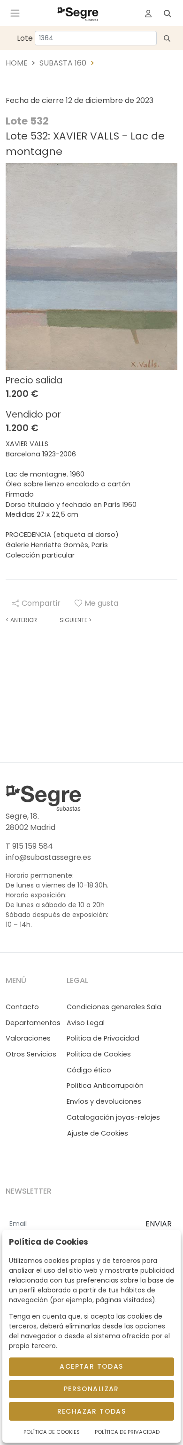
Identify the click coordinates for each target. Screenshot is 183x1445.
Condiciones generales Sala (114, 1007)
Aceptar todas (91, 1366)
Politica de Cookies (99, 1054)
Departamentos (33, 1022)
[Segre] (78, 13)
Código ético (89, 1070)
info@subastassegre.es (48, 857)
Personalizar (91, 1389)
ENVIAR (158, 1223)
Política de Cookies (51, 1432)
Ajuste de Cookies (97, 1133)
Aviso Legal (86, 1022)
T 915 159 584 (29, 846)
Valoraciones (28, 1038)
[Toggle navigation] (15, 13)
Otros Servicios (31, 1054)
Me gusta (101, 603)
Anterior (21, 620)
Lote (25, 38)
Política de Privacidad (127, 1432)
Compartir (41, 603)
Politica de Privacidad (103, 1038)
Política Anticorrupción (105, 1085)
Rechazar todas (91, 1411)
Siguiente (76, 620)
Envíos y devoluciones (104, 1101)
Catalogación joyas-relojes (113, 1117)
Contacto (22, 1007)
